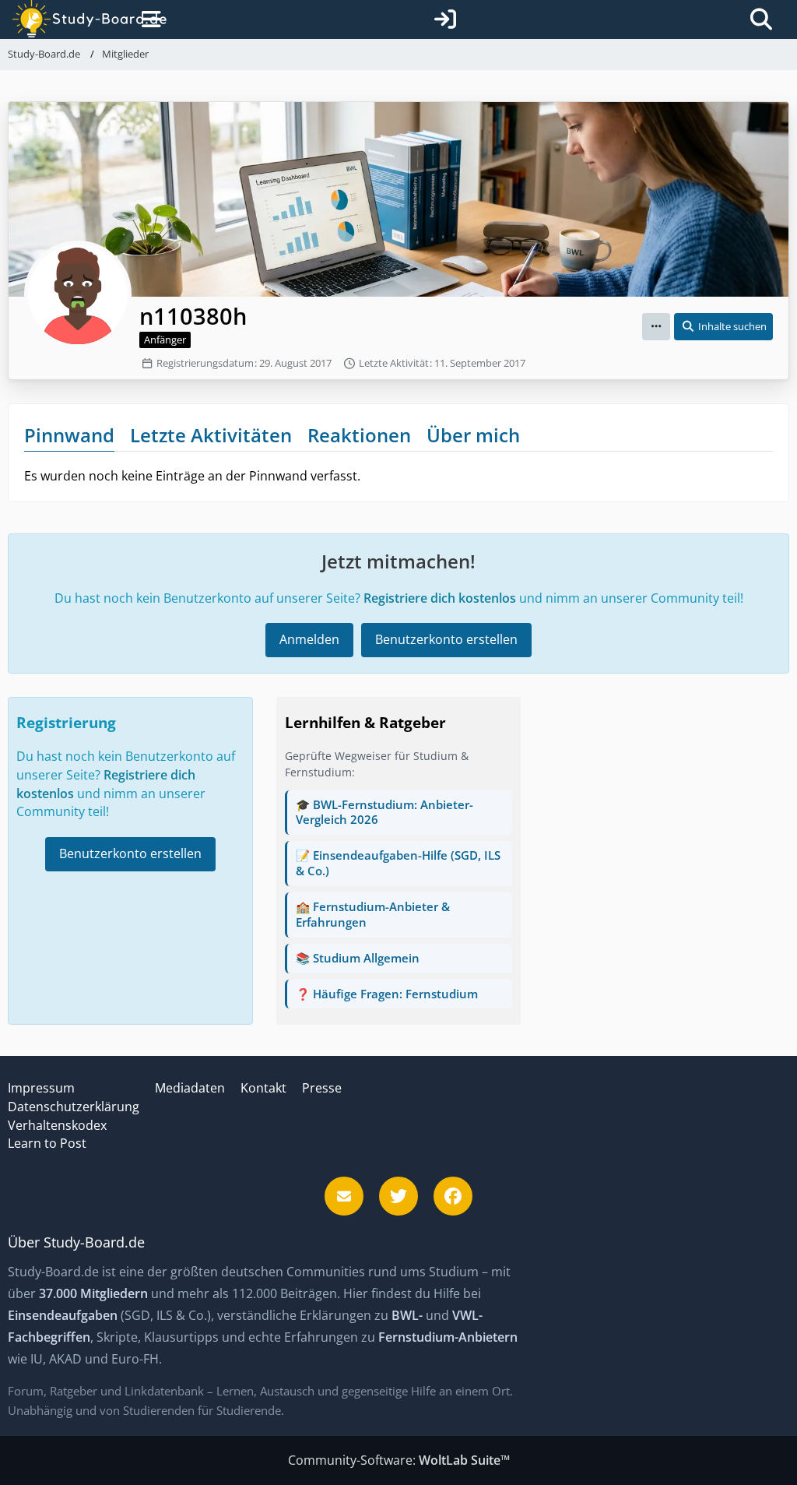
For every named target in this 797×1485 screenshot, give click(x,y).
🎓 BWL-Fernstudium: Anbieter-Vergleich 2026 (384, 812)
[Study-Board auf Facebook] (453, 1196)
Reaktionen (359, 435)
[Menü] (148, 19)
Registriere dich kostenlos (439, 598)
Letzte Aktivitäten (211, 435)
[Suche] (761, 19)
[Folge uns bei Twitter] (398, 1196)
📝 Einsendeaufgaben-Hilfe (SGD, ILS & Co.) (398, 862)
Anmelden (309, 639)
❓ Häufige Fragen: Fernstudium (387, 993)
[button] (656, 326)
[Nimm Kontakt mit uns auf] (344, 1196)
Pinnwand (69, 435)
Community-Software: (399, 1460)
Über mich (473, 435)
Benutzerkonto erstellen (446, 639)
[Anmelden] (445, 19)
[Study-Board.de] (74, 19)
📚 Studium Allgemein (358, 958)
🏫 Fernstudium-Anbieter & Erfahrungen (373, 914)
